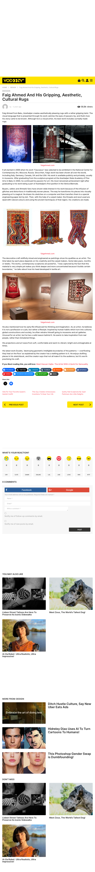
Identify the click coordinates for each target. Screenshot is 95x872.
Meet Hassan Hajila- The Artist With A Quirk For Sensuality (62, 364)
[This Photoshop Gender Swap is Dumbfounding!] (24, 763)
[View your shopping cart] (79, 80)
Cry (6, 475)
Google (69, 490)
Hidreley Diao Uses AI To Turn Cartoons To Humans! (69, 730)
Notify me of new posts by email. (19, 524)
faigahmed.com (47, 165)
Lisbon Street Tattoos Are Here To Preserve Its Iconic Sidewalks (19, 613)
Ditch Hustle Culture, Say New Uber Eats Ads (69, 705)
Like (59, 475)
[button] (83, 80)
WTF (88, 475)
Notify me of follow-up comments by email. (24, 516)
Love (69, 475)
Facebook (27, 490)
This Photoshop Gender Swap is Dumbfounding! (69, 755)
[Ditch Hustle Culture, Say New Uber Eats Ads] (24, 713)
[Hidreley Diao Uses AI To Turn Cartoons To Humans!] (24, 738)
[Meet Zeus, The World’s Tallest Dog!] (71, 594)
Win (79, 475)
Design (6, 91)
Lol (49, 475)
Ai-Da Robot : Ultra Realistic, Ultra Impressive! (19, 655)
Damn (27, 475)
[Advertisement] (47, 37)
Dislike (38, 475)
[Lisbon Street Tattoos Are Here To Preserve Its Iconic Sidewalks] (24, 594)
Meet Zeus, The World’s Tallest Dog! (67, 612)
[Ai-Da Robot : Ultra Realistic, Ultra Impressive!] (24, 635)
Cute (16, 475)
